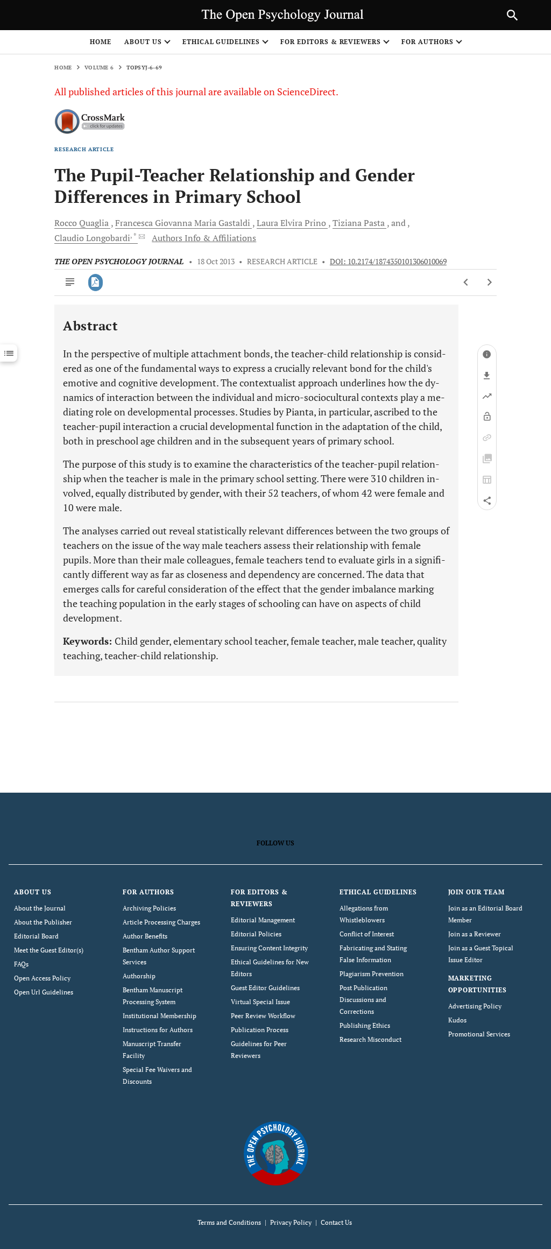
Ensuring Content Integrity (269, 948)
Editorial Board (36, 936)
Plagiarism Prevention (372, 974)
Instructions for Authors (158, 1030)
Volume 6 (99, 67)
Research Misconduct (370, 1039)
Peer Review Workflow (263, 1016)
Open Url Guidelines (43, 992)
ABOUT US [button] (143, 42)
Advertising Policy (474, 1006)
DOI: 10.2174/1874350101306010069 (388, 261)
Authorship (139, 976)
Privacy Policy (291, 1222)
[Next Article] (489, 282)
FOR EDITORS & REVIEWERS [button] (330, 42)
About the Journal (40, 908)
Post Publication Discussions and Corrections (363, 999)
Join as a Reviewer (474, 934)
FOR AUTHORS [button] (427, 42)
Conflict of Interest (367, 934)
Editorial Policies (256, 934)
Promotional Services (479, 1034)
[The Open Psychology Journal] (275, 1153)
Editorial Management (263, 920)
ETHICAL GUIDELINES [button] (221, 42)
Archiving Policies (149, 908)
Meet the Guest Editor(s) (48, 950)
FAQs (21, 964)
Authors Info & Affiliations (204, 238)
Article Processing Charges (161, 922)
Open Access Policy (42, 978)
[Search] (512, 15)
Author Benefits (145, 936)
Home (100, 42)
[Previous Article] (466, 282)
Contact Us (336, 1222)
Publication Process (259, 1030)
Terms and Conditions (229, 1222)
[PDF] (95, 282)
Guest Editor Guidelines (265, 988)
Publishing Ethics (365, 1025)
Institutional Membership (159, 1016)
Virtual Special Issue (260, 1002)
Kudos (457, 1020)
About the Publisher (43, 922)
